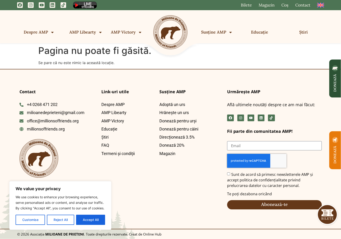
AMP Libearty (82, 32)
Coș (284, 5)
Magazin (267, 5)
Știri (303, 32)
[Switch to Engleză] (320, 5)
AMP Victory (123, 32)
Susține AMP (213, 32)
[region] (60, 205)
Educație (259, 32)
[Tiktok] (63, 5)
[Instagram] (31, 5)
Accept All (91, 220)
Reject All (61, 220)
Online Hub (151, 234)
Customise (30, 220)
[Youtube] (42, 5)
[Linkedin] (52, 5)
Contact (302, 5)
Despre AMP (36, 32)
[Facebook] (20, 5)
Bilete (246, 5)
